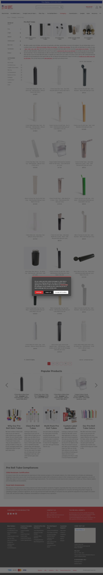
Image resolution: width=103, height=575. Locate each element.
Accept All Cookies (61, 292)
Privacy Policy (64, 284)
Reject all (48, 292)
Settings (38, 292)
